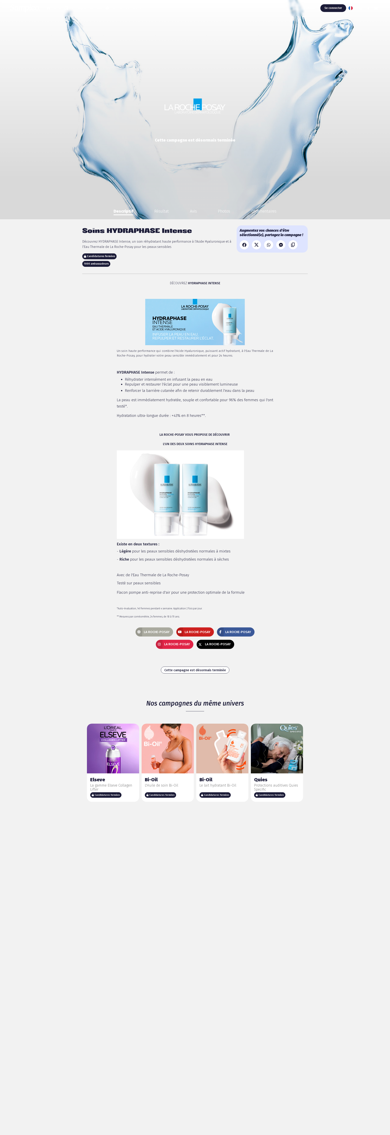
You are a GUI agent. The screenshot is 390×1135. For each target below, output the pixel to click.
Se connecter (333, 8)
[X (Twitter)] (256, 244)
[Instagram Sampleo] (361, 8)
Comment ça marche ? (127, 8)
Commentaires (263, 211)
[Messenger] (280, 244)
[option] (123, 211)
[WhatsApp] (268, 244)
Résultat (161, 211)
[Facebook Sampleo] (368, 8)
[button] (351, 8)
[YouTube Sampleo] (376, 8)
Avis (193, 211)
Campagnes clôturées (86, 8)
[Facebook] (244, 244)
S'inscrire (309, 8)
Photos (224, 211)
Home (56, 8)
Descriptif (123, 211)
